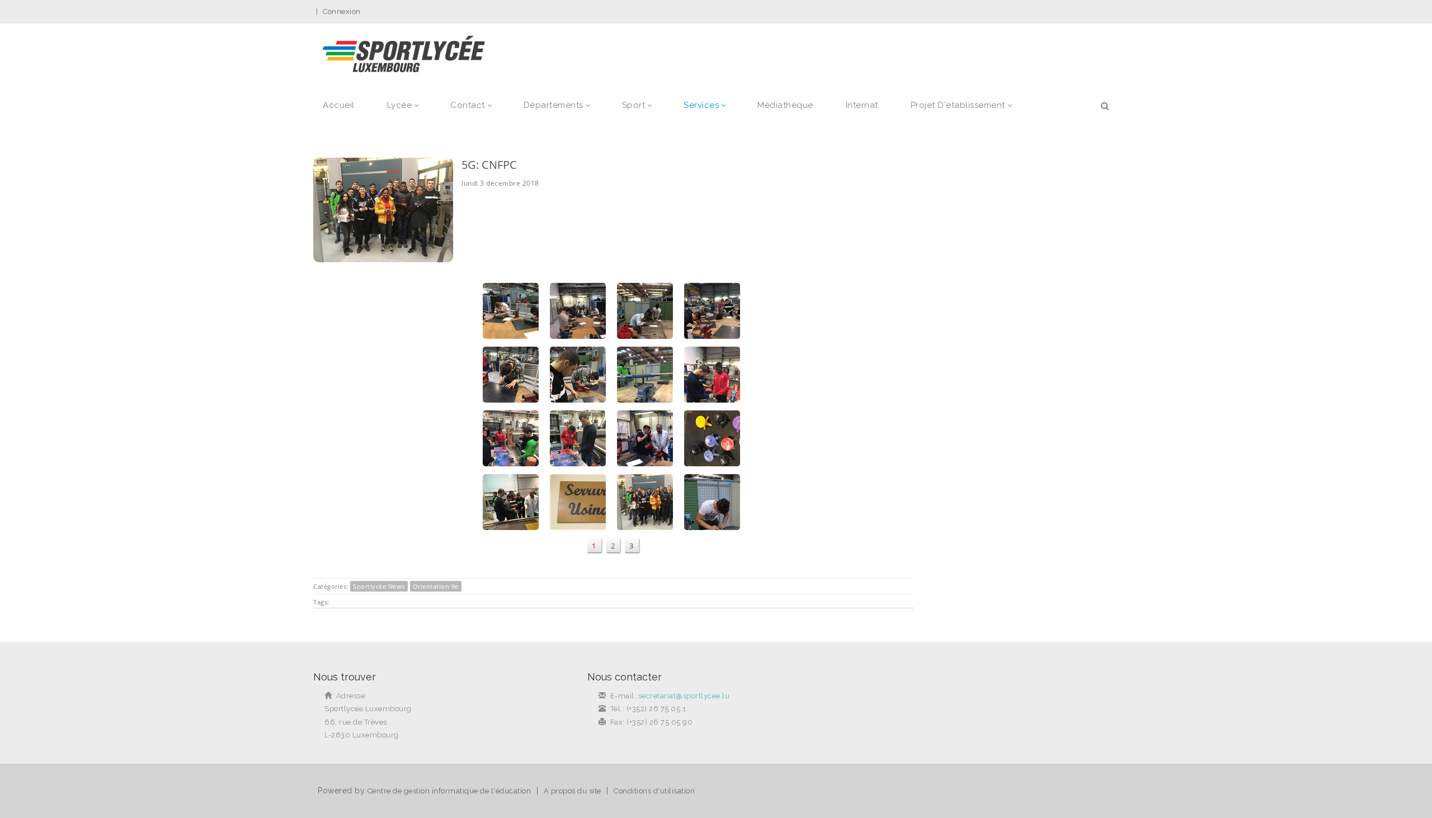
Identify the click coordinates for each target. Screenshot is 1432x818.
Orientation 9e (436, 586)
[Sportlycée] (403, 55)
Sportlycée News (379, 586)
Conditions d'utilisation (654, 791)
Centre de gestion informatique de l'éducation (449, 791)
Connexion (342, 11)
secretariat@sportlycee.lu (684, 696)
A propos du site (572, 791)
